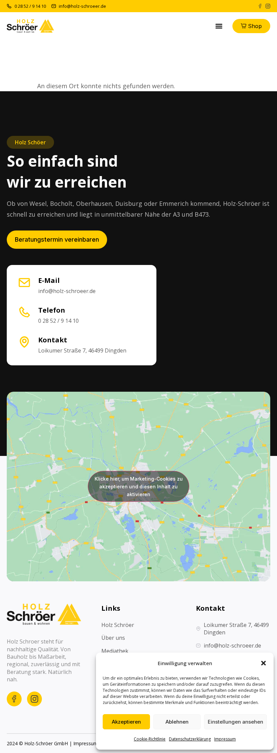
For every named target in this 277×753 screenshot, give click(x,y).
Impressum (225, 739)
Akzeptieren (126, 722)
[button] (263, 663)
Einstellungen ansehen (235, 722)
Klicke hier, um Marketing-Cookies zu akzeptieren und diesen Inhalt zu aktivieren (139, 486)
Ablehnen (177, 722)
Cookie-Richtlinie (150, 739)
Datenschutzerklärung (190, 739)
